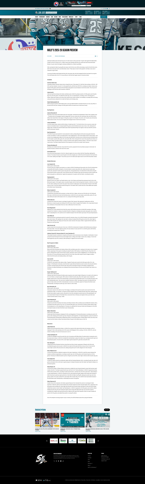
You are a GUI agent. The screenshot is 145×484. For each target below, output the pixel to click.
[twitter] (101, 8)
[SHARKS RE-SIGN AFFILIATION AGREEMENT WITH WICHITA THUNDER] (47, 420)
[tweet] (97, 56)
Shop (76, 16)
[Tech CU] (91, 440)
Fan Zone (55, 16)
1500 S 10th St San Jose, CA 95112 (105, 457)
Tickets (36, 16)
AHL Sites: (69, 5)
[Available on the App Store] (39, 480)
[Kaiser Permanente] (63, 440)
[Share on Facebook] (95, 56)
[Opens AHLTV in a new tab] (79, 2)
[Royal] (72, 440)
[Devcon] (82, 440)
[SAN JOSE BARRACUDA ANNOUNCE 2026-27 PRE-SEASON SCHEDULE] (98, 420)
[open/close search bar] (109, 17)
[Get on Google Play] (47, 480)
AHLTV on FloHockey (92, 467)
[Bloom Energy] (54, 440)
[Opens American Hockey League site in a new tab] (58, 4)
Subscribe (90, 463)
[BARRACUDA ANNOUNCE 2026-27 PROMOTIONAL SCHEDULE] (72, 420)
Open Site (88, 5)
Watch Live (71, 16)
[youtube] (107, 8)
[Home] (46, 12)
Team (52, 16)
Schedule (48, 16)
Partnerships (42, 16)
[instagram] (103, 8)
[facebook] (105, 8)
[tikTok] (109, 8)
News (60, 16)
